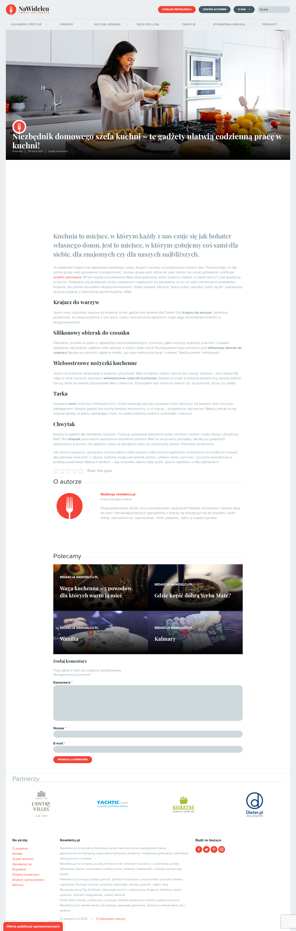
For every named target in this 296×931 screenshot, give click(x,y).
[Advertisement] (148, 192)
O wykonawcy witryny (110, 919)
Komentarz (63, 682)
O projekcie (20, 848)
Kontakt (17, 854)
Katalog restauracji (176, 9)
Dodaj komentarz (58, 151)
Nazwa (59, 728)
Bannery (18, 885)
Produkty (17, 151)
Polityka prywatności (25, 874)
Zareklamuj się (22, 864)
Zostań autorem (214, 9)
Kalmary (165, 638)
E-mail (59, 743)
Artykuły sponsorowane (28, 880)
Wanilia (69, 638)
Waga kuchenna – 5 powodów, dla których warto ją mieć (96, 592)
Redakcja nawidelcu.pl (118, 494)
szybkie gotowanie (67, 277)
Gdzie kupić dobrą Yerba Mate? (193, 595)
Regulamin (19, 869)
